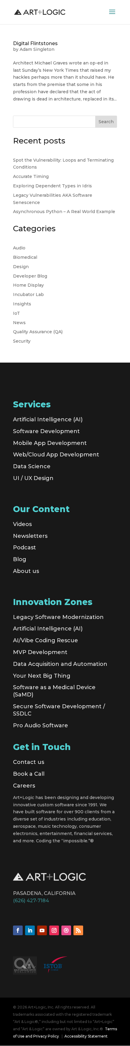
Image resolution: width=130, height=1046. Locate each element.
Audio (19, 248)
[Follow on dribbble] (66, 930)
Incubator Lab (28, 294)
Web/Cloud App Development (56, 454)
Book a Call (28, 774)
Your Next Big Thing (41, 676)
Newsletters (30, 536)
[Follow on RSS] (78, 930)
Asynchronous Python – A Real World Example (64, 211)
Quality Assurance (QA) (38, 331)
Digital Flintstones (35, 43)
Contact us (28, 762)
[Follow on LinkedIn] (30, 930)
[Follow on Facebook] (18, 930)
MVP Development (40, 652)
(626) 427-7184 (31, 900)
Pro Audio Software (40, 725)
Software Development (46, 431)
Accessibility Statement (86, 1036)
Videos (22, 524)
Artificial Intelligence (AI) (48, 419)
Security (22, 341)
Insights (22, 304)
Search (106, 121)
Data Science (31, 466)
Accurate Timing (31, 176)
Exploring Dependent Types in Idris (52, 186)
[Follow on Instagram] (54, 930)
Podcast (24, 547)
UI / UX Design (33, 478)
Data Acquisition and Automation (60, 664)
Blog (19, 559)
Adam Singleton (37, 49)
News (19, 322)
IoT (16, 313)
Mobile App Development (50, 443)
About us (26, 571)
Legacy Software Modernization (58, 617)
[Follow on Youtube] (42, 930)
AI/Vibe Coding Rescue (45, 640)
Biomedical (25, 257)
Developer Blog (30, 276)
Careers (24, 785)
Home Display (28, 285)
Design (21, 266)
